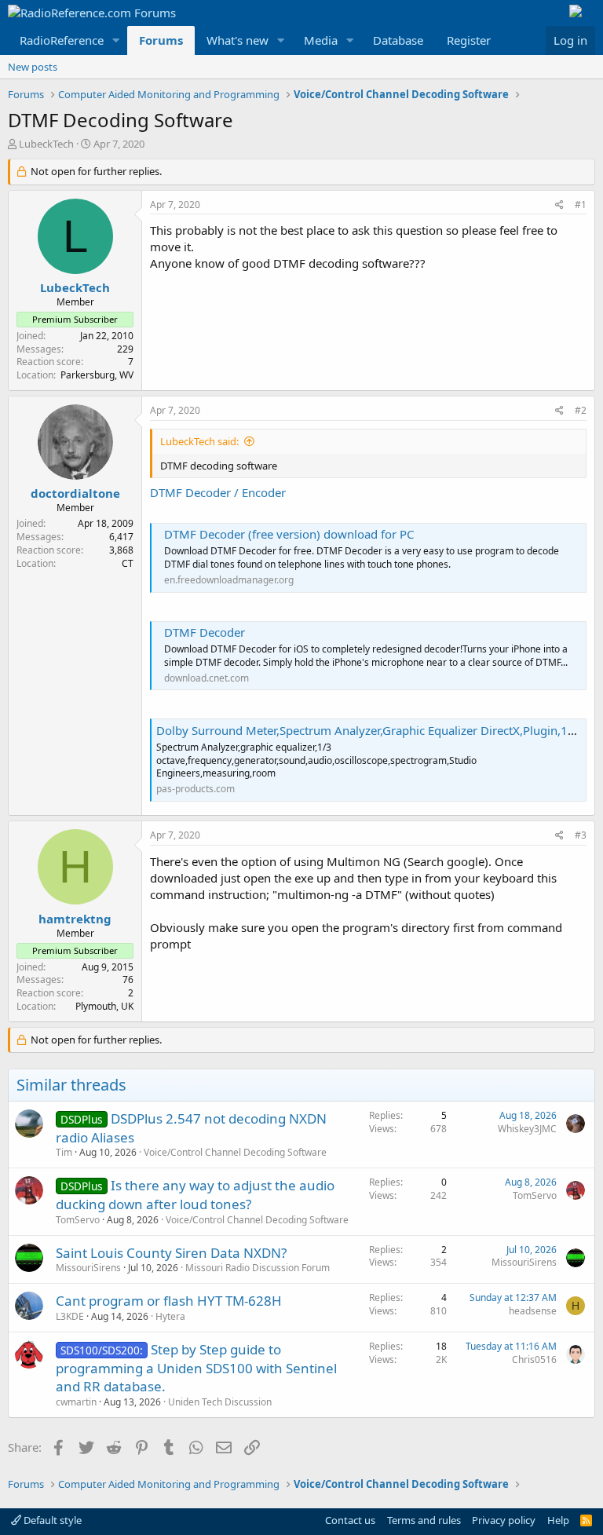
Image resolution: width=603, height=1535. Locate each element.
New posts (32, 67)
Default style (51, 1520)
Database (398, 40)
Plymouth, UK (104, 1006)
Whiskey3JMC (527, 1128)
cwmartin (76, 1402)
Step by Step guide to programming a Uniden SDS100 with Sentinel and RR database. (196, 1368)
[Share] (559, 205)
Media (321, 40)
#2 (581, 410)
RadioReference (62, 40)
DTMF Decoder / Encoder (218, 492)
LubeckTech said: (199, 441)
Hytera (170, 1316)
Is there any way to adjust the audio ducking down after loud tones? (195, 1194)
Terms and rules (424, 1520)
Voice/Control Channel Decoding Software (235, 1152)
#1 (581, 204)
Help (558, 1520)
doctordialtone (75, 493)
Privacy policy (503, 1520)
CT (127, 563)
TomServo (78, 1219)
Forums (161, 40)
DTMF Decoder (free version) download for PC (289, 534)
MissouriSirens (88, 1267)
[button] (116, 40)
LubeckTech (46, 144)
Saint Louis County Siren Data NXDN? (171, 1253)
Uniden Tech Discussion (220, 1402)
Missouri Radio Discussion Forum (257, 1267)
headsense (533, 1311)
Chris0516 (534, 1359)
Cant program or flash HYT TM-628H (169, 1301)
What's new (237, 40)
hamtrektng (74, 918)
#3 (581, 835)
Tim (64, 1152)
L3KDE (70, 1316)
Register (469, 40)
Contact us (350, 1520)
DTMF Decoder (204, 632)
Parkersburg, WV (96, 375)
